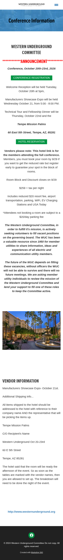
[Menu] (56, 4)
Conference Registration (31, 78)
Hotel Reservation (31, 141)
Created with (31, 552)
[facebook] (31, 535)
